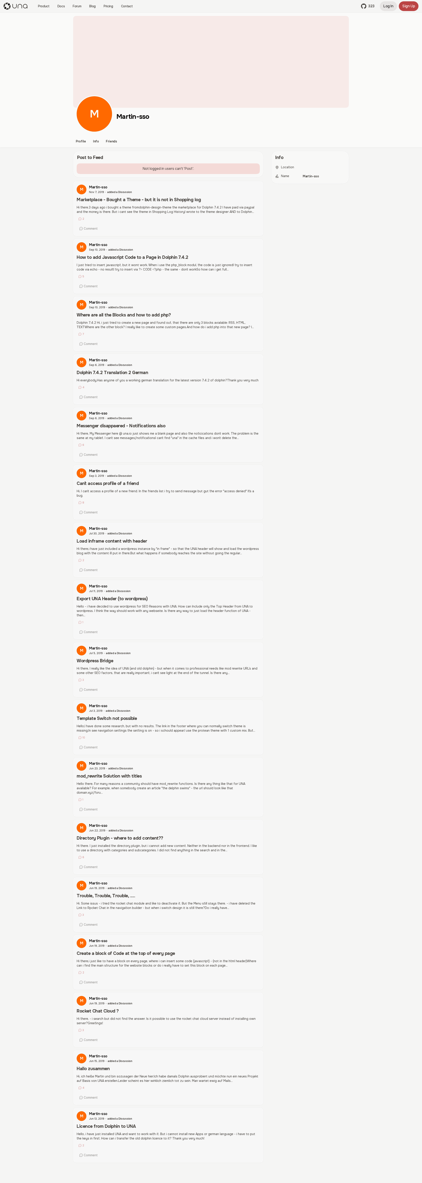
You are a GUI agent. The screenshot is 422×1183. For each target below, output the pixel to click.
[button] (367, 6)
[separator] (267, 658)
